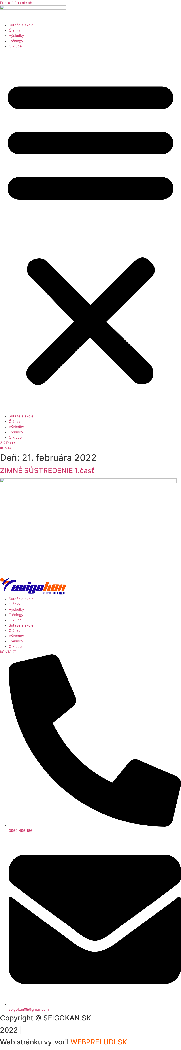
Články (14, 30)
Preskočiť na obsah (16, 2)
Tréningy (16, 41)
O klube (15, 46)
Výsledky (16, 35)
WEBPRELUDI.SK (98, 1042)
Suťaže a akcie (21, 25)
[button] (90, 231)
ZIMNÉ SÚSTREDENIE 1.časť (47, 470)
